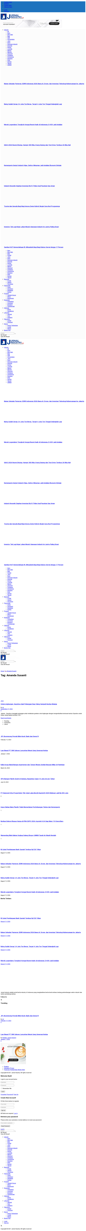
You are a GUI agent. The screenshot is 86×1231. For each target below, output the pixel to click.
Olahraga (6, 308)
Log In (16, 1113)
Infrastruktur (11, 39)
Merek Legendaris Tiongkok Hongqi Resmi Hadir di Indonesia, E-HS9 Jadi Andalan (33, 125)
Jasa (8, 41)
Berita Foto (7, 330)
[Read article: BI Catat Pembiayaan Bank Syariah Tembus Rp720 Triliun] (43, 908)
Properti (6, 293)
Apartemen (10, 298)
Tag (6, 671)
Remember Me (7, 1088)
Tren (8, 316)
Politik (9, 281)
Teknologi (7, 319)
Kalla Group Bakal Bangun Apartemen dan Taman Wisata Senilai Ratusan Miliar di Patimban (32, 765)
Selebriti (9, 317)
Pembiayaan (11, 306)
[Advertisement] (15, 976)
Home (2, 671)
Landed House (11, 295)
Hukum (9, 282)
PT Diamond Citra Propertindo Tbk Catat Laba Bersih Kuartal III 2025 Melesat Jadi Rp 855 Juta (34, 793)
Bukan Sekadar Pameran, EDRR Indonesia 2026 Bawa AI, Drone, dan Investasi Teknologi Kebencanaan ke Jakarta (44, 84)
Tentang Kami (8, 2)
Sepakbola (10, 311)
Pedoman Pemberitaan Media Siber (14, 1070)
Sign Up (16, 1094)
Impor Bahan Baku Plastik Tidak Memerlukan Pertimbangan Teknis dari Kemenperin (30, 807)
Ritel (8, 60)
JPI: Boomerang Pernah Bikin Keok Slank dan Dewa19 (20, 736)
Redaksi (6, 4)
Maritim (9, 52)
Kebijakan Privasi (9, 1068)
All (8, 31)
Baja (8, 36)
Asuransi (10, 305)
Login (5, 10)
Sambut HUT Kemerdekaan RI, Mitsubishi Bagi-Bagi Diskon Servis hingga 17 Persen (33, 247)
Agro (8, 33)
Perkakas (10, 55)
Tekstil (9, 63)
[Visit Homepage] (12, 19)
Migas (9, 328)
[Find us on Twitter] (1, 1000)
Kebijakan (10, 290)
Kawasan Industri (12, 44)
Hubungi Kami (8, 7)
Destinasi (10, 289)
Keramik (9, 46)
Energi (6, 324)
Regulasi (10, 58)
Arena (9, 309)
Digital (9, 255)
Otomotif (10, 54)
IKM (8, 38)
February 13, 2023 (6, 1020)
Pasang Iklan (8, 5)
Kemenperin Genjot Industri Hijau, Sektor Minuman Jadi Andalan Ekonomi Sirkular (32, 165)
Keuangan (7, 300)
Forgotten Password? (7, 1094)
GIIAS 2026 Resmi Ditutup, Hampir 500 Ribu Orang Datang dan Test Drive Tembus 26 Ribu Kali (37, 145)
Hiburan (9, 314)
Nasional (6, 279)
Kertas (9, 47)
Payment (10, 322)
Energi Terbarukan (12, 325)
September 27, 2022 (7, 709)
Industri (6, 30)
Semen (9, 62)
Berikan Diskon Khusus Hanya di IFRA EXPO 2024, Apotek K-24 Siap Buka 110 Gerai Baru (32, 821)
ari (3, 707)
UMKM (9, 65)
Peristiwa (10, 284)
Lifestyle (6, 313)
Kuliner (9, 292)
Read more (6, 718)
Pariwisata (7, 285)
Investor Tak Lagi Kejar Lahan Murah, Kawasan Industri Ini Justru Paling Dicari (31, 227)
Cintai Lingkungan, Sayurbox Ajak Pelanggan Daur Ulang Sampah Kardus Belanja (29, 704)
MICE (9, 297)
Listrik (9, 327)
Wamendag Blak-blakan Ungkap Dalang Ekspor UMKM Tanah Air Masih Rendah (28, 835)
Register (6, 11)
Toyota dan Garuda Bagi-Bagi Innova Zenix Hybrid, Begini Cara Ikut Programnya (32, 206)
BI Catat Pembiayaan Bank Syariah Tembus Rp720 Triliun (21, 849)
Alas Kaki (10, 34)
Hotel (9, 287)
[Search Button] (15, 333)
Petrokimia (10, 57)
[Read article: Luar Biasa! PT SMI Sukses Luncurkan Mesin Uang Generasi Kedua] (43, 1028)
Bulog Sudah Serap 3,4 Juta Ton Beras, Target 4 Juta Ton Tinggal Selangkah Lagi (33, 104)
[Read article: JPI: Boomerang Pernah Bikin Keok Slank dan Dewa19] (43, 1009)
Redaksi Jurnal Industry (9, 1038)
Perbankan (10, 301)
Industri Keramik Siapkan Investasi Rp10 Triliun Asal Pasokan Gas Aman (29, 186)
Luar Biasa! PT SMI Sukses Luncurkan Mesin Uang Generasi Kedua (24, 750)
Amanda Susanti (11, 671)
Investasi (10, 303)
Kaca (8, 42)
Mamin (9, 50)
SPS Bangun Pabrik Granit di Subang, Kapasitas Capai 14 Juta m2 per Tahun (28, 779)
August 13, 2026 (5, 921)
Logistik (9, 49)
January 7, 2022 (5, 1039)
